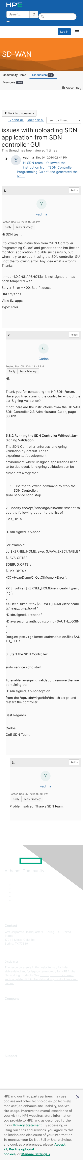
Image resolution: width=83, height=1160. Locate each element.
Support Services (16, 1062)
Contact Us (12, 1016)
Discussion (42, 75)
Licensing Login (15, 1085)
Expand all (16, 120)
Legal (8, 1040)
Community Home (14, 75)
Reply (8, 226)
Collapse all (35, 120)
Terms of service (15, 1034)
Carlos (44, 359)
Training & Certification (19, 1073)
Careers (10, 1010)
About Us (11, 1004)
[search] (34, 14)
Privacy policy (14, 1028)
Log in (64, 31)
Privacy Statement (27, 1125)
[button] (77, 1096)
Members (12, 82)
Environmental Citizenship (21, 1022)
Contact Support (16, 1068)
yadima (41, 214)
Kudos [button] (74, 190)
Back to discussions (20, 113)
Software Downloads (18, 1079)
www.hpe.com (49, 975)
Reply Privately (24, 226)
